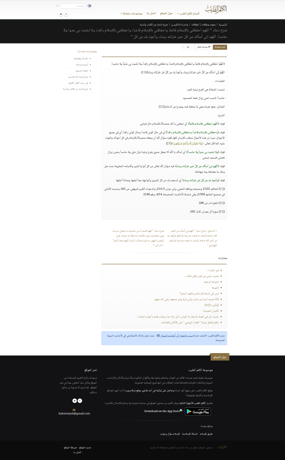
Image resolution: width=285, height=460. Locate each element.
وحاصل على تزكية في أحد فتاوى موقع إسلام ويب (149, 390)
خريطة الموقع (70, 447)
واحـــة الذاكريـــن (179, 25)
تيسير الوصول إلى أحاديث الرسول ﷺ (175, 336)
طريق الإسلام (206, 434)
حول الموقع (166, 13)
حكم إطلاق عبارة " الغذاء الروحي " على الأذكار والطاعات (190, 322)
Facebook (66, 14)
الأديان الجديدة (211, 311)
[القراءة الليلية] (88, 5)
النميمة (215, 288)
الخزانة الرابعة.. (211, 282)
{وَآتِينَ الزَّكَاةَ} (212, 305)
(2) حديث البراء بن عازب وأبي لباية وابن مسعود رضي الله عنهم (187, 299)
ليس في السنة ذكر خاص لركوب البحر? (199, 293)
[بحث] (57, 5)
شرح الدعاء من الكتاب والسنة (154, 25)
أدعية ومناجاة (82, 65)
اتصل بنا (151, 13)
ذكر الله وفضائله (81, 59)
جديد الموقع (85, 447)
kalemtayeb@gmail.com (74, 414)
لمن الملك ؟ (213, 270)
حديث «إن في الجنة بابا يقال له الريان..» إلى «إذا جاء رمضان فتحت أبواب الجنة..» (178, 316)
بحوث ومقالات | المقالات (203, 25)
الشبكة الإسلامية (190, 434)
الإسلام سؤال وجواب (170, 434)
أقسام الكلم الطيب (189, 13)
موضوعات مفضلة (132, 13)
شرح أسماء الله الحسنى (78, 77)
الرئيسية (223, 25)
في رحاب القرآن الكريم (78, 83)
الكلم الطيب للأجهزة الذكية (192, 403)
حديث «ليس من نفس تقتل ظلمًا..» (202, 276)
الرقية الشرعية (82, 71)
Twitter (61, 14)
